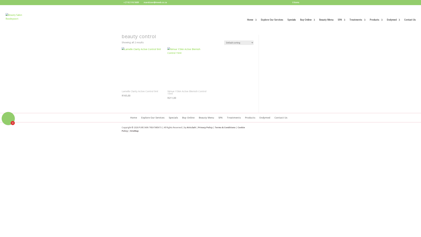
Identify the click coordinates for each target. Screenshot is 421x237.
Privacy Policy (205, 127)
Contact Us (410, 20)
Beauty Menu (326, 20)
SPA (340, 20)
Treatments (355, 20)
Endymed (392, 20)
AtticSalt (191, 127)
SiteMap (134, 131)
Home (250, 20)
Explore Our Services (272, 20)
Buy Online (306, 20)
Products (374, 20)
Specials (291, 20)
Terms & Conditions (225, 127)
